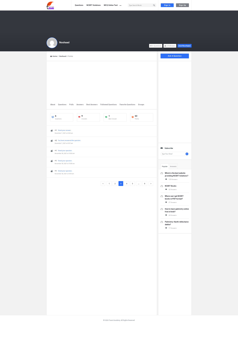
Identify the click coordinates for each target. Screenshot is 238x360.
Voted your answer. (64, 130)
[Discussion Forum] (58, 5)
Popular (164, 166)
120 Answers (173, 179)
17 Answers (173, 228)
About (52, 105)
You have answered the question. (69, 140)
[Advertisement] (101, 82)
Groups (141, 105)
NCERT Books (170, 186)
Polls (71, 105)
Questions (79, 5)
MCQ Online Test (111, 5)
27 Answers (173, 202)
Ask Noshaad (184, 46)
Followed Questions (108, 105)
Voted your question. (65, 150)
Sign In (167, 5)
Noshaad (64, 42)
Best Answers (92, 105)
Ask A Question (175, 56)
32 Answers (173, 189)
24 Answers (173, 215)
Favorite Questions (127, 105)
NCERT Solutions (94, 5)
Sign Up (182, 5)
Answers (80, 105)
